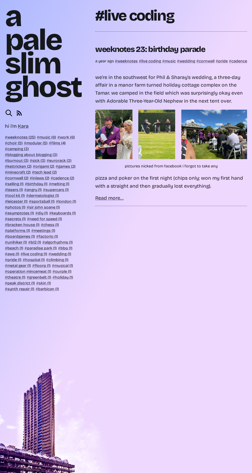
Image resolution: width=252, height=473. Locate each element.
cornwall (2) (18, 178)
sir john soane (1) (44, 207)
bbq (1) (67, 248)
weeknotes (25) (21, 137)
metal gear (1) (19, 265)
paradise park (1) (42, 248)
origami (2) (44, 166)
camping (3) (18, 149)
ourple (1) (63, 271)
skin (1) (45, 283)
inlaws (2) (40, 178)
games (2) (67, 166)
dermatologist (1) (44, 195)
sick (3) (38, 160)
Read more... (109, 198)
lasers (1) (15, 189)
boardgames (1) (21, 236)
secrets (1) (16, 219)
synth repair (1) (20, 289)
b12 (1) (36, 242)
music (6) (47, 137)
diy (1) (43, 213)
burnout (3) (18, 160)
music (170, 61)
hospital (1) (35, 259)
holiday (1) (64, 277)
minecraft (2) (19, 172)
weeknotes (127, 61)
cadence (239, 61)
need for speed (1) (46, 219)
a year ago (105, 61)
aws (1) (13, 254)
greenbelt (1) (40, 277)
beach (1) (15, 248)
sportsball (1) (43, 201)
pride (223, 61)
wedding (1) (61, 254)
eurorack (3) (60, 160)
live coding (151, 61)
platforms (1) (18, 230)
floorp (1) (43, 265)
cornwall (207, 61)
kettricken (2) (19, 166)
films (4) (58, 143)
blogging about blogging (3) (32, 154)
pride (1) (14, 259)
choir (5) (15, 143)
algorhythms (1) (59, 242)
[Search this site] (9, 113)
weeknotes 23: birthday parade (150, 49)
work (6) (67, 137)
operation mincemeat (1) (29, 271)
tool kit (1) (16, 195)
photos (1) (16, 207)
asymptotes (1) (20, 213)
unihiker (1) (17, 242)
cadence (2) (63, 178)
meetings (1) (44, 230)
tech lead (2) (45, 172)
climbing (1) (59, 259)
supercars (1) (57, 189)
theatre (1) (16, 277)
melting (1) (60, 184)
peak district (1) (21, 283)
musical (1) (63, 265)
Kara (23, 126)
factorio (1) (48, 236)
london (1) (67, 201)
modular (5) (37, 143)
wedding (187, 61)
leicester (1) (17, 201)
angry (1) (34, 189)
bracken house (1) (23, 224)
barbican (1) (48, 289)
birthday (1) (37, 184)
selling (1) (15, 184)
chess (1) (51, 224)
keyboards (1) (64, 213)
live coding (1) (35, 254)
